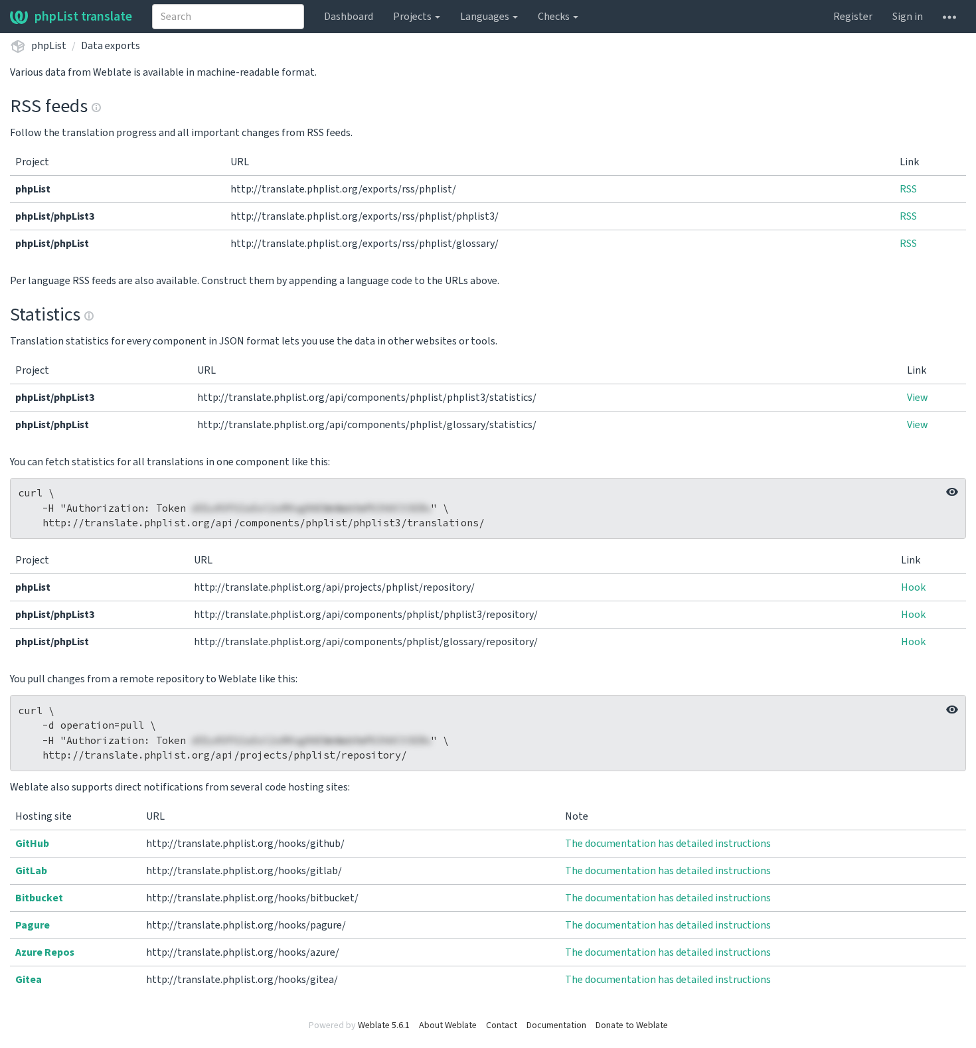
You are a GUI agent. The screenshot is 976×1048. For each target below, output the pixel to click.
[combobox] (228, 16)
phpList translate (83, 16)
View (917, 397)
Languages (485, 16)
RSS (908, 189)
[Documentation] (96, 106)
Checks (555, 16)
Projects (413, 16)
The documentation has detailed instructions (668, 843)
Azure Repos (44, 952)
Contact (501, 1025)
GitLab (31, 870)
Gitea (28, 979)
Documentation (556, 1025)
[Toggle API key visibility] (952, 492)
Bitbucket (39, 898)
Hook (913, 587)
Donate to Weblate (632, 1025)
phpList (48, 45)
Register (852, 16)
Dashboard (348, 16)
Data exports (110, 45)
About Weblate (448, 1025)
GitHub (32, 843)
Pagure (32, 925)
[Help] (949, 16)
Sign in (907, 16)
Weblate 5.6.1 (384, 1025)
